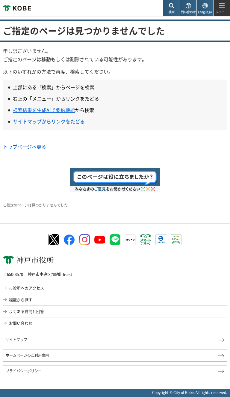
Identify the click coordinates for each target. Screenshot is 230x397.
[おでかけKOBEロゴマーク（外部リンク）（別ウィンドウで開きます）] (176, 239)
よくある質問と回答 (26, 311)
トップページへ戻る (24, 146)
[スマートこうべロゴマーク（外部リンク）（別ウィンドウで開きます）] (145, 240)
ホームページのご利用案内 (27, 355)
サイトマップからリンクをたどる (49, 121)
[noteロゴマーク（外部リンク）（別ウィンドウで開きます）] (130, 239)
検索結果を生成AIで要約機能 (44, 110)
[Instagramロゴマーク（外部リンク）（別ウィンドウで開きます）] (84, 239)
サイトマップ (16, 339)
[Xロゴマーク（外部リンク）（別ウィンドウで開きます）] (54, 239)
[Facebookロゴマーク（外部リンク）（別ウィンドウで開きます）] (69, 240)
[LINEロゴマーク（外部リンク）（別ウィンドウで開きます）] (115, 239)
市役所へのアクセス (26, 288)
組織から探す (20, 299)
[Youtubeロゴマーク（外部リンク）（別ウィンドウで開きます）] (99, 240)
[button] (171, 8)
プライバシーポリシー (24, 371)
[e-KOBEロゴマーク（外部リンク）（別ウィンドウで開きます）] (160, 239)
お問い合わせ (20, 323)
